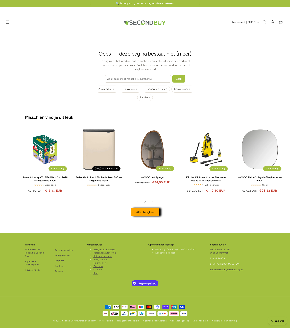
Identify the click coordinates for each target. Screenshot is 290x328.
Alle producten (107, 89)
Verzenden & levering (104, 252)
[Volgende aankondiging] (199, 3)
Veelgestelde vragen (104, 249)
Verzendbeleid (200, 321)
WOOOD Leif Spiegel (152, 177)
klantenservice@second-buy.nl (226, 269)
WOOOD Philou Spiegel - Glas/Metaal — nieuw (260, 179)
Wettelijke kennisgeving (224, 321)
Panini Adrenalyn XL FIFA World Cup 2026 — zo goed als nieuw (45, 179)
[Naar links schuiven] (137, 202)
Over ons (59, 260)
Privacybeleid (106, 321)
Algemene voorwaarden (32, 263)
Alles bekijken (145, 212)
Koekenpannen (182, 89)
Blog (96, 273)
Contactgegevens (179, 321)
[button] (8, 22)
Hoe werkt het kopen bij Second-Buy (35, 252)
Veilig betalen (62, 255)
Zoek (179, 78)
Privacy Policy (32, 270)
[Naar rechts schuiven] (152, 202)
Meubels (145, 97)
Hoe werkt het (101, 263)
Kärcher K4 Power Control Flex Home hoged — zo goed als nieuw (206, 179)
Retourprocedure (64, 250)
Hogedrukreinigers (156, 89)
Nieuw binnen (130, 89)
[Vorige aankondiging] (90, 3)
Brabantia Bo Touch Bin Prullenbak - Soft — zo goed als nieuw (99, 179)
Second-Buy (68, 321)
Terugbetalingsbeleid (128, 321)
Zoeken (59, 271)
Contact (59, 266)
